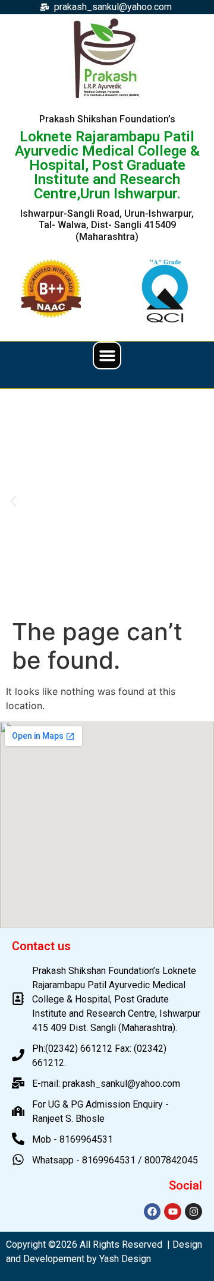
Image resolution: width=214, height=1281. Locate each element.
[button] (107, 355)
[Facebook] (152, 1211)
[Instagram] (193, 1211)
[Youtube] (172, 1211)
